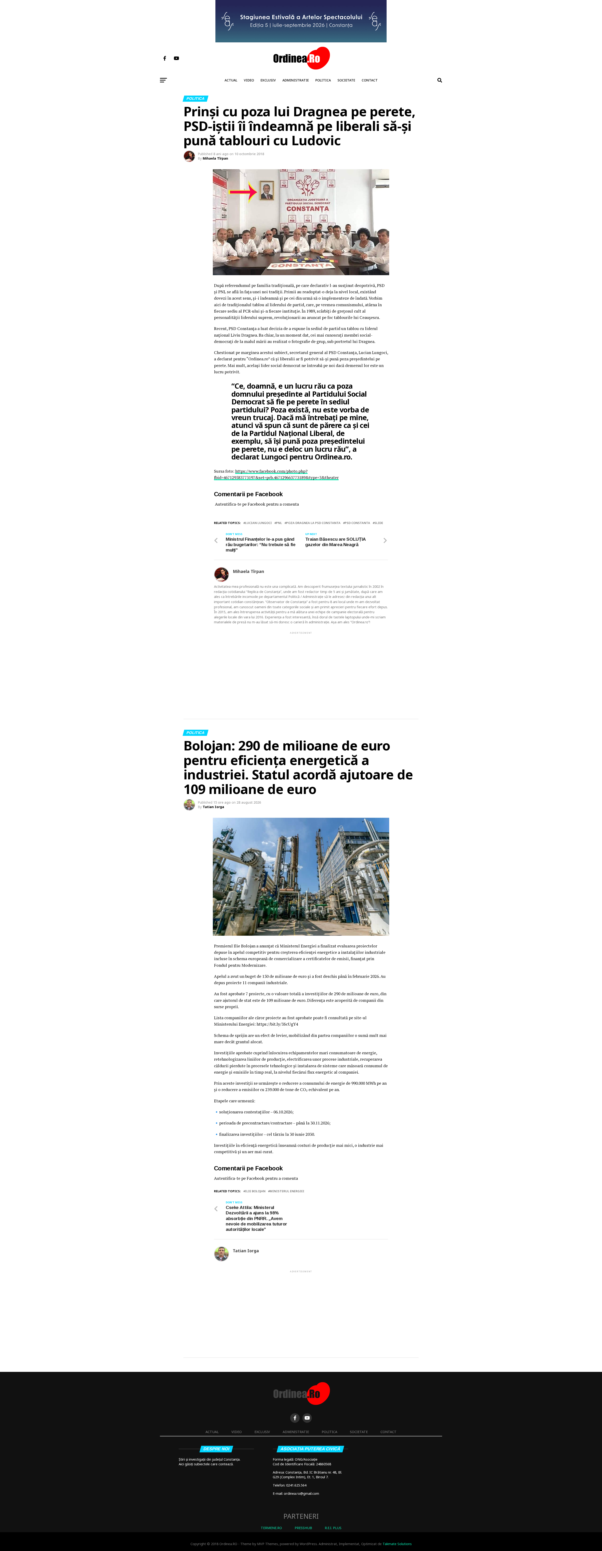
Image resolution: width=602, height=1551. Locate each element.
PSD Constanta (357, 522)
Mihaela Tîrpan (215, 158)
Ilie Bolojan (255, 1191)
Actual (231, 80)
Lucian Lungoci (258, 522)
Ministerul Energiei (287, 1191)
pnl (279, 522)
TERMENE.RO (271, 1528)
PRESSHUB (303, 1528)
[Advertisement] (301, 668)
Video (249, 80)
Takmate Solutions (397, 1544)
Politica (323, 80)
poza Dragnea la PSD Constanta (313, 522)
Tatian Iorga (213, 807)
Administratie (295, 80)
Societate (346, 80)
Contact (370, 80)
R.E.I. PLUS (333, 1528)
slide (378, 522)
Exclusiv (268, 80)
